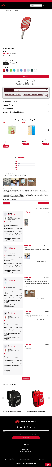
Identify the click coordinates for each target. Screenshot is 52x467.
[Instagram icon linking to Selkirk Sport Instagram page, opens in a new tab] (17, 427)
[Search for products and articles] (40, 5)
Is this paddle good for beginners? (13, 94)
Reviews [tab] (6, 199)
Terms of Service (25, 458)
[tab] (12, 45)
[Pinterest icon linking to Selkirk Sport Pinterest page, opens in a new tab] (27, 427)
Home (4, 10)
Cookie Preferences (9, 459)
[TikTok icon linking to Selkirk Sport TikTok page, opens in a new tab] (31, 427)
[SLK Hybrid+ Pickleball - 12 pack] (31, 137)
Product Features (9, 105)
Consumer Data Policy (25, 459)
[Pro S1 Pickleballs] (12, 137)
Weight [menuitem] (25, 175)
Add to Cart (26, 76)
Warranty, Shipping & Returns (13, 112)
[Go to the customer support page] (45, 5)
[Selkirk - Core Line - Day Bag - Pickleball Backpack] (38, 409)
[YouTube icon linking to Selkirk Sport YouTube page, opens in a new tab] (21, 427)
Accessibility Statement (41, 458)
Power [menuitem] (5, 175)
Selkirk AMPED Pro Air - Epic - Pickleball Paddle (13, 284)
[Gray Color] (18, 70)
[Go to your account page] (48, 5)
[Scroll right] (47, 96)
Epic (6, 63)
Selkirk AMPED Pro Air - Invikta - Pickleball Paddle (14, 219)
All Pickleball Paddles (9, 10)
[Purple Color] (7, 70)
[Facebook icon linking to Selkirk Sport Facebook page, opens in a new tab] (24, 427)
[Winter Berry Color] (25, 70)
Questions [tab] (14, 199)
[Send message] (46, 90)
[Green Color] (11, 70)
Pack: (4, 142)
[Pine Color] (32, 70)
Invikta (13, 63)
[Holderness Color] (21, 70)
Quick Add (6, 146)
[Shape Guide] (12, 61)
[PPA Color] (35, 70)
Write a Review (45, 203)
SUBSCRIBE (26, 438)
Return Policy (41, 459)
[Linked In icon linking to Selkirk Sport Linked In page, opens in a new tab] (34, 427)
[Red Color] (4, 70)
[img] (26, 27)
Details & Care (8, 108)
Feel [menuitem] (20, 175)
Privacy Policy (10, 458)
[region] (19, 182)
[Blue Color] (14, 70)
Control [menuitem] (10, 175)
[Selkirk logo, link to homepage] (3, 6)
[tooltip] (11, 188)
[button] (9, 53)
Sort (37, 208)
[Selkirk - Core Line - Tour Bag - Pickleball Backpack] (14, 409)
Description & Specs (10, 101)
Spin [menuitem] (16, 175)
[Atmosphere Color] (28, 70)
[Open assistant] (48, 464)
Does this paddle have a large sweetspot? (33, 94)
